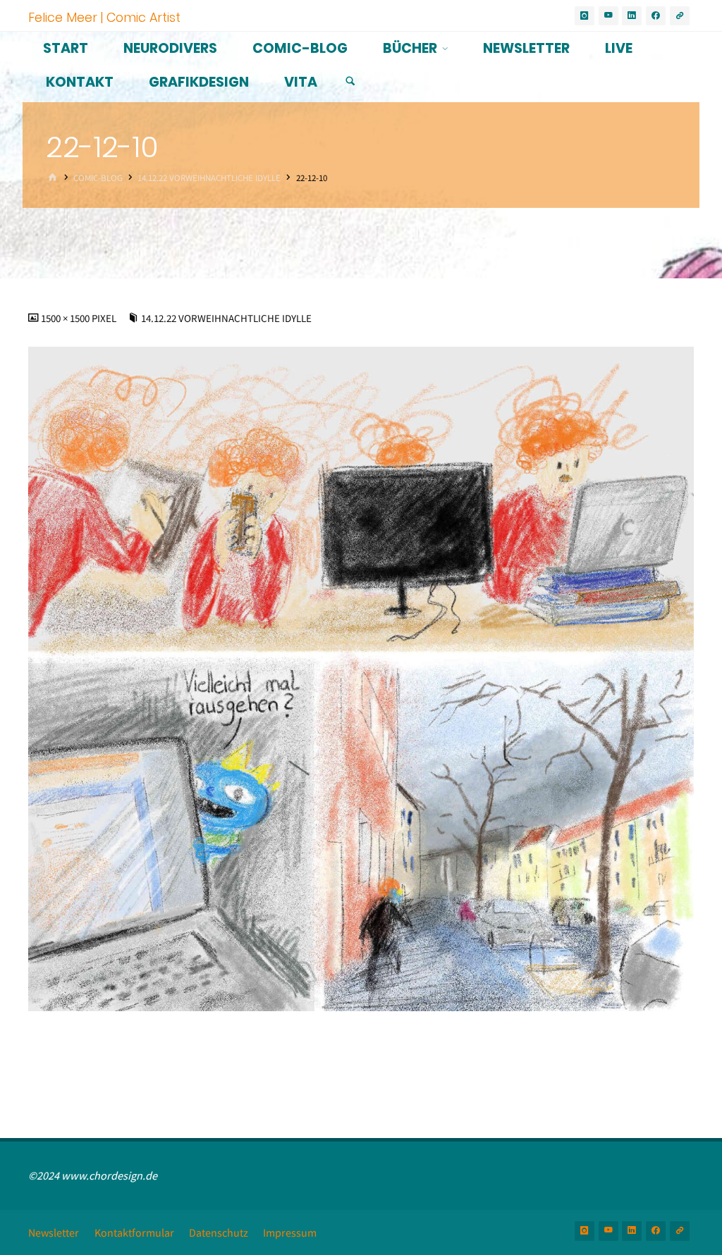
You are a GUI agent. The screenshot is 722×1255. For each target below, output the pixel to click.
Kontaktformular (134, 1232)
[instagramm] (584, 16)
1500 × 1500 (66, 318)
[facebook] (656, 16)
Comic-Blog (98, 178)
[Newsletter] (680, 16)
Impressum (290, 1232)
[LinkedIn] (632, 16)
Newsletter (53, 1232)
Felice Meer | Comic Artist (104, 16)
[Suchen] (350, 81)
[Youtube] (608, 16)
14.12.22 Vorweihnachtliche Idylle (209, 178)
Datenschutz (218, 1232)
